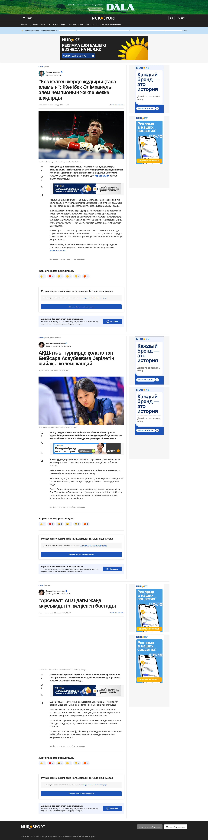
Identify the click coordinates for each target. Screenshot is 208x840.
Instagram (114, 321)
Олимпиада (89, 24)
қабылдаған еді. (58, 250)
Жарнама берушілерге (175, 827)
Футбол (35, 24)
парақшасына (102, 176)
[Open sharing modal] (42, 187)
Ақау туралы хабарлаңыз (150, 827)
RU (171, 18)
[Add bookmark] (42, 195)
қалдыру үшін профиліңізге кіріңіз (94, 298)
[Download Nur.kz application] (104, 7)
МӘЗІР (29, 18)
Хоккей (55, 24)
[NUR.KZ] (104, 18)
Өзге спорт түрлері (75, 24)
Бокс (49, 24)
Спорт (24, 24)
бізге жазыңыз (78, 259)
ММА (43, 24)
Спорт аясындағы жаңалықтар (109, 24)
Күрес (63, 24)
